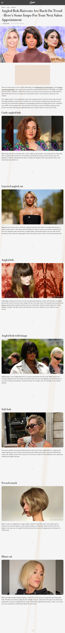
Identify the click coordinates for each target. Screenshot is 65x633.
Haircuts (13, 7)
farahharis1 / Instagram (58, 149)
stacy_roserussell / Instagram (56, 593)
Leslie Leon (6, 23)
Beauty (3, 7)
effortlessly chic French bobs (43, 87)
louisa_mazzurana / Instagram (56, 519)
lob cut (4, 305)
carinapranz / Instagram (57, 446)
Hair (8, 7)
